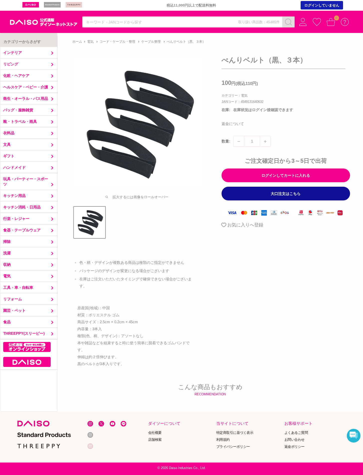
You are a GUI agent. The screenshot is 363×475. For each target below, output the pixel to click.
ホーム (77, 41)
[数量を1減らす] (239, 141)
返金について (233, 124)
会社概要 (155, 433)
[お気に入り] (317, 22)
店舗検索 (155, 440)
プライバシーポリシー (233, 447)
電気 (90, 41)
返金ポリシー (294, 447)
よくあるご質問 (296, 433)
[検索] (288, 21)
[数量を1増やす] (265, 141)
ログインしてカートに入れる (285, 175)
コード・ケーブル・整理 (117, 41)
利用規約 (223, 440)
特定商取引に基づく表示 (234, 433)
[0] (331, 22)
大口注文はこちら (286, 194)
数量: (226, 141)
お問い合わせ (294, 440)
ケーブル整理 (151, 41)
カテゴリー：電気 (234, 96)
